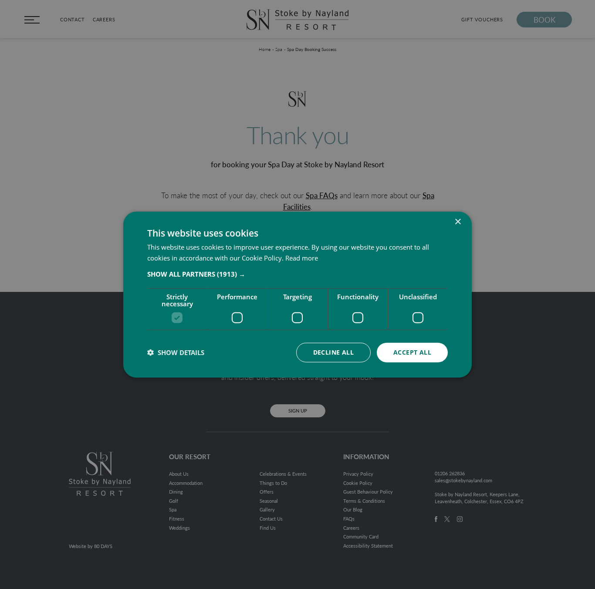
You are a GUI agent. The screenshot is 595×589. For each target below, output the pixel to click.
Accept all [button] (412, 352)
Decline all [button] (333, 352)
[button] (297, 274)
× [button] (457, 222)
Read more (301, 258)
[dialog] (297, 295)
